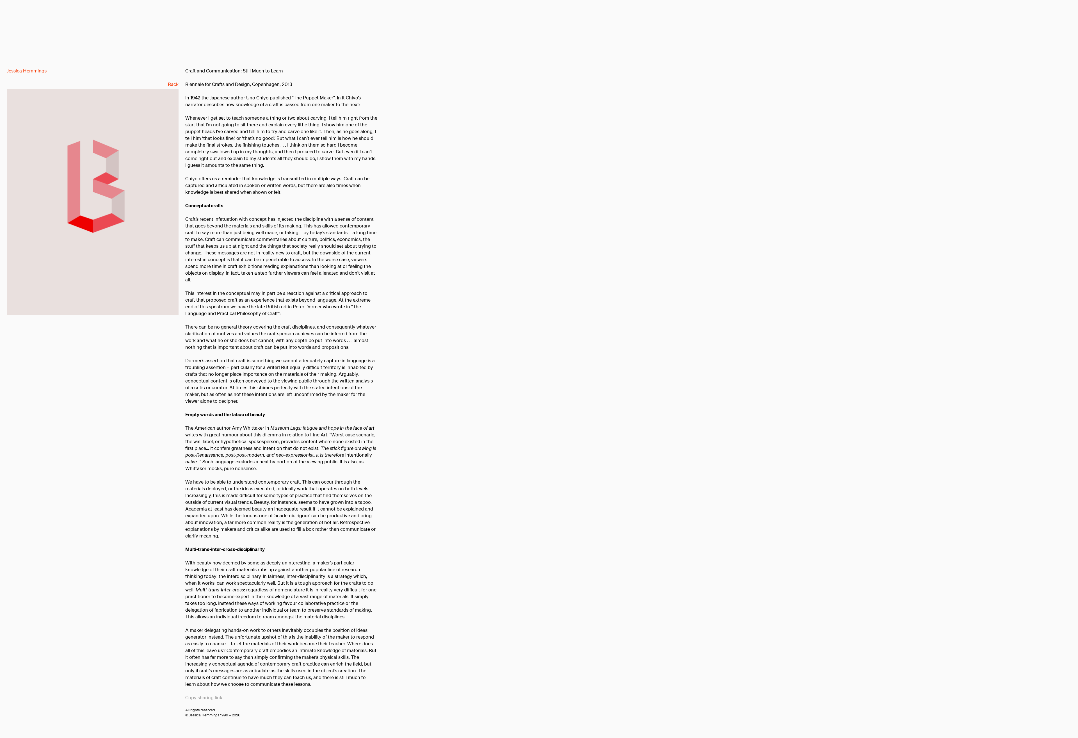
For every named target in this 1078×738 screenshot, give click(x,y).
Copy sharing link (203, 697)
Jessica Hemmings (27, 71)
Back (173, 84)
